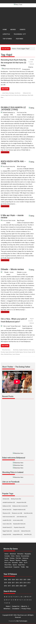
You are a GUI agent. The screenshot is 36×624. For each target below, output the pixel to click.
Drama (18, 556)
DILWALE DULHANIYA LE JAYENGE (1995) (13, 108)
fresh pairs (31, 350)
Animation (20, 554)
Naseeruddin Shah (19, 523)
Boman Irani (7, 509)
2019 (5, 583)
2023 (17, 579)
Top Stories (17, 93)
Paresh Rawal (7, 527)
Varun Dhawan (16, 354)
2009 (17, 586)
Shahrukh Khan (8, 354)
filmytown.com (17, 513)
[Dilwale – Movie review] (8, 272)
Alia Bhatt (15, 350)
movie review (18, 520)
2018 (9, 583)
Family (6, 558)
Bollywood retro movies (20, 506)
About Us (24, 606)
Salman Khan (25, 531)
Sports (15, 565)
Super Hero (21, 565)
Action (6, 554)
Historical (25, 558)
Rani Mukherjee (23, 95)
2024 (13, 579)
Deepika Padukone (23, 350)
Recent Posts (7, 396)
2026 (5, 579)
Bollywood (7, 506)
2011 (9, 586)
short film (28, 534)
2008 (21, 586)
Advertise (7, 608)
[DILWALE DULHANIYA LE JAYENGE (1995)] (8, 112)
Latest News (5, 93)
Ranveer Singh (27, 352)
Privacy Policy (26, 608)
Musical (12, 560)
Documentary (25, 556)
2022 (21, 579)
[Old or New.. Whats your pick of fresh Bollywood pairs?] (11, 326)
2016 (17, 583)
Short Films (8, 565)
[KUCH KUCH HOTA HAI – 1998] (8, 166)
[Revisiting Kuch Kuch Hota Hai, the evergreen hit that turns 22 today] (11, 69)
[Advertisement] (18, 17)
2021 (24, 579)
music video (7, 523)
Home (14, 48)
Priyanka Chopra (19, 527)
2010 (13, 586)
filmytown (6, 513)
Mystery (18, 560)
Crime (12, 556)
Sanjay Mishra (18, 534)
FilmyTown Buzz (6, 350)
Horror (6, 560)
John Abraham (22, 516)
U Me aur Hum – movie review (12, 216)
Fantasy (12, 558)
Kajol (6, 95)
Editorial (32, 64)
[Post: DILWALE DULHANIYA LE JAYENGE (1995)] (32, 108)
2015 (21, 583)
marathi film (7, 520)
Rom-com (8, 562)
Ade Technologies (21, 621)
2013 (28, 583)
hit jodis (3, 352)
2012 (5, 586)
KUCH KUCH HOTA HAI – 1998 (13, 162)
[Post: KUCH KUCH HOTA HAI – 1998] (32, 162)
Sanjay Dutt (7, 534)
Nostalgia (11, 93)
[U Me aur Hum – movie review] (8, 220)
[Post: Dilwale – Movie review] (32, 270)
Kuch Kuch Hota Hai (13, 95)
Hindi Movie (28, 513)
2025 (9, 579)
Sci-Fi (25, 562)
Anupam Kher (21, 502)
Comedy (7, 556)
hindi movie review (9, 516)
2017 (13, 583)
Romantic (15, 562)
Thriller (23, 567)
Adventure (13, 554)
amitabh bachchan (9, 502)
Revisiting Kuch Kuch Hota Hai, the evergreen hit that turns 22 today (13, 62)
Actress (6, 499)
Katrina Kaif (11, 352)
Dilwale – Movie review (12, 269)
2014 (24, 583)
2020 (28, 579)
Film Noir (18, 558)
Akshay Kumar (16, 499)
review (16, 531)
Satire (21, 562)
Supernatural (8, 567)
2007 (24, 586)
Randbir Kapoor (19, 352)
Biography (28, 554)
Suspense (16, 567)
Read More (5, 88)
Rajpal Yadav (7, 531)
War (27, 567)
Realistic (24, 560)
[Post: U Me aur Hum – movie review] (32, 216)
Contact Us (15, 606)
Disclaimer (15, 608)
